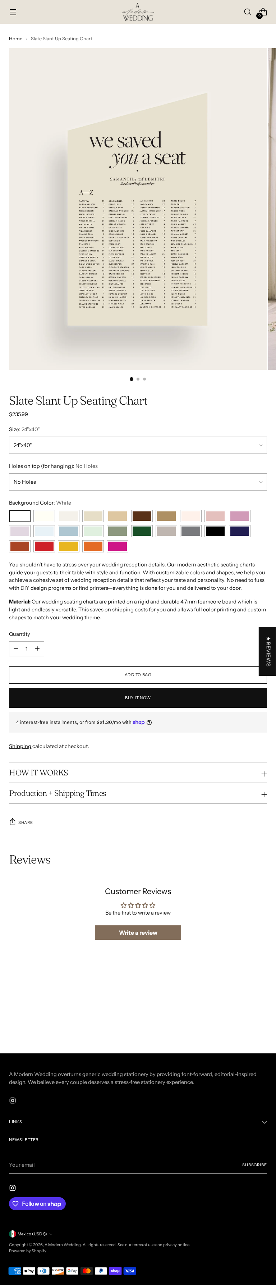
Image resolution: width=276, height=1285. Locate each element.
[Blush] (191, 516)
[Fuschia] (117, 546)
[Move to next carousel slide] (261, 1000)
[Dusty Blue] (68, 531)
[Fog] (166, 531)
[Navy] (239, 531)
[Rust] (20, 546)
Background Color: (40, 503)
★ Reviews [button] (268, 651)
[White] (20, 516)
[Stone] (117, 516)
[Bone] (68, 516)
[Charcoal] (191, 531)
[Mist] (93, 516)
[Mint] (93, 531)
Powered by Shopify (27, 1250)
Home (15, 38)
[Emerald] (142, 531)
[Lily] (239, 516)
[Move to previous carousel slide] (244, 1000)
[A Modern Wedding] (138, 12)
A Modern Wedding (63, 1244)
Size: (24, 429)
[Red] (44, 546)
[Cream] (44, 516)
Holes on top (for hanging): (53, 466)
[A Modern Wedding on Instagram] (13, 1102)
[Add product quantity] (15, 649)
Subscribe (254, 1164)
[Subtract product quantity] (37, 649)
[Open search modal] (247, 12)
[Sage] (117, 531)
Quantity (19, 634)
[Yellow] (68, 546)
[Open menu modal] (12, 12)
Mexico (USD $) (32, 1233)
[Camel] (166, 516)
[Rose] (215, 516)
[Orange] (93, 546)
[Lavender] (20, 531)
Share (25, 822)
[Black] (215, 531)
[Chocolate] (142, 516)
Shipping (20, 746)
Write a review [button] (138, 932)
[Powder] (44, 531)
